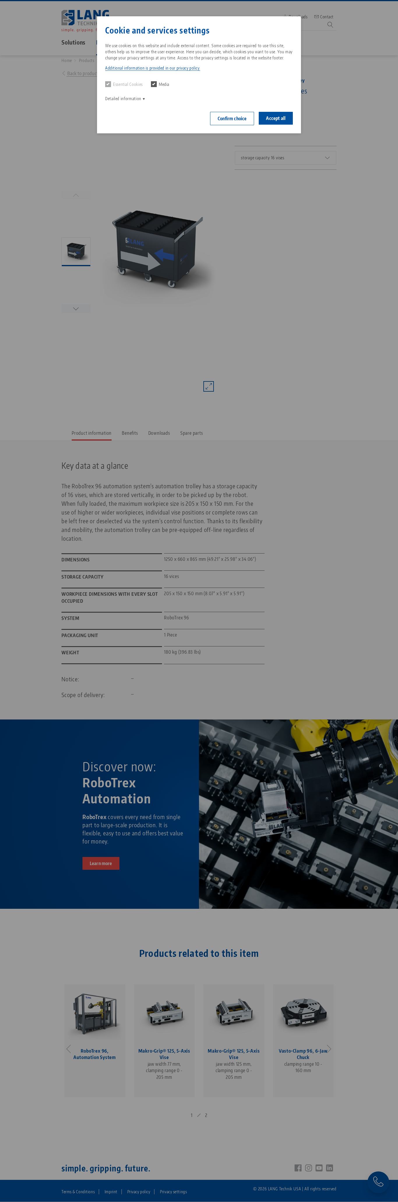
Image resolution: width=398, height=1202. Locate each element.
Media (164, 84)
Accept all (276, 118)
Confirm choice (232, 118)
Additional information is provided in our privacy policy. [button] (152, 68)
